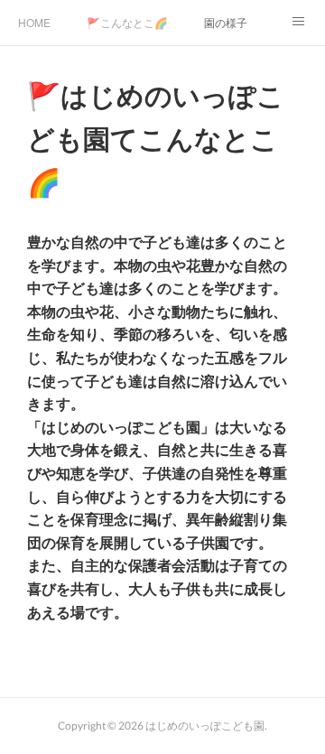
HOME (34, 22)
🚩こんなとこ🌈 (127, 22)
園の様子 (225, 22)
